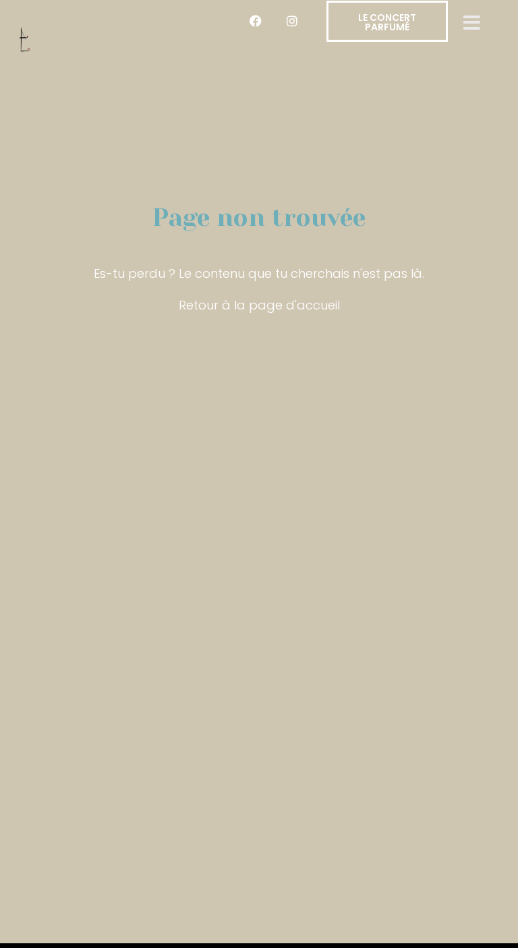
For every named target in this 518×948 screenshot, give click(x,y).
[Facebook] (255, 21)
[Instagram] (292, 21)
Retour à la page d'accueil (259, 305)
